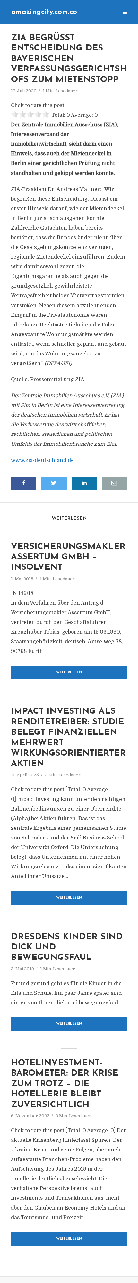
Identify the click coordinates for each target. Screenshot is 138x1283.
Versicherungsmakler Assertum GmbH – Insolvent (68, 557)
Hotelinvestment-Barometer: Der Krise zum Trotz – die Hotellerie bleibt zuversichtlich (64, 1084)
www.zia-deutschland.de (42, 460)
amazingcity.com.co (44, 12)
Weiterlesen (69, 672)
